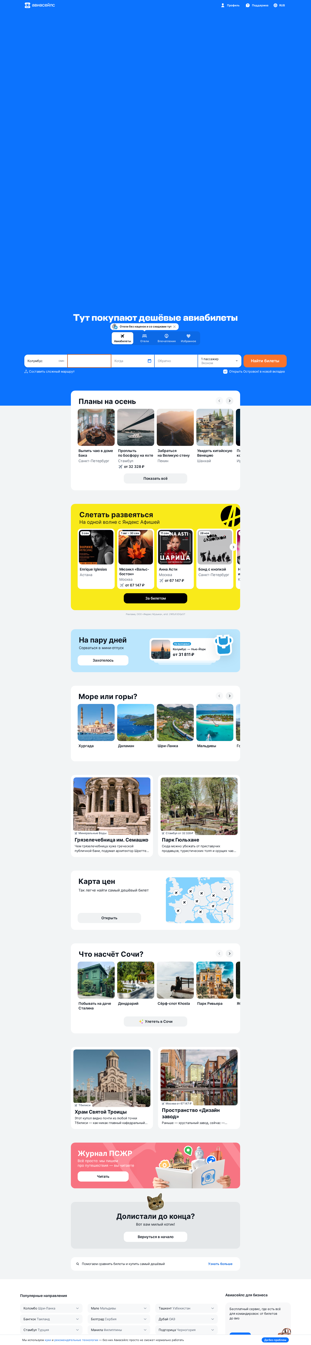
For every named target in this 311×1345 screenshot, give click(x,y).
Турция (43, 1330)
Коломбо (30, 1308)
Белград (97, 1319)
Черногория (186, 1330)
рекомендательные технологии (76, 1340)
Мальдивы (108, 1308)
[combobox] (45, 361)
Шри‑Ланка (46, 1308)
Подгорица (167, 1330)
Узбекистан (181, 1308)
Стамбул (30, 1330)
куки (48, 1340)
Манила (97, 1330)
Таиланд (43, 1319)
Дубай (163, 1319)
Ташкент (165, 1308)
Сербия (110, 1319)
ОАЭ (172, 1319)
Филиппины (113, 1330)
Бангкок (29, 1319)
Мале (95, 1308)
